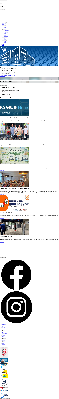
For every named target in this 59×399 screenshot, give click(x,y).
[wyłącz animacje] (1, 9)
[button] (0, 243)
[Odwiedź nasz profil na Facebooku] (16, 290)
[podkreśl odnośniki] (2, 9)
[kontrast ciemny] (1, 3)
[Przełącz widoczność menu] (6, 22)
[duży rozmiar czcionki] (2, 6)
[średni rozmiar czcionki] (1, 6)
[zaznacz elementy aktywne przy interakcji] (3, 9)
